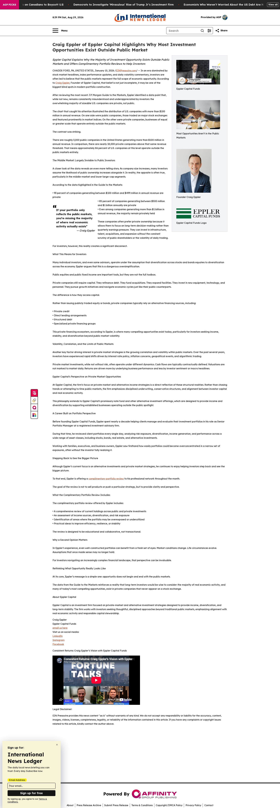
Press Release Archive (89, 805)
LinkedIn (57, 636)
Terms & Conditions (142, 805)
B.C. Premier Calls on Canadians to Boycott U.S (31, 4)
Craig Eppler (62, 82)
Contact (208, 805)
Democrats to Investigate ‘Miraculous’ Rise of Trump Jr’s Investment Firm (123, 4)
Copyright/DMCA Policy (169, 805)
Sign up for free (31, 793)
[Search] (202, 30)
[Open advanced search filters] (209, 30)
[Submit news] (34, 393)
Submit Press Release (116, 805)
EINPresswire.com (126, 70)
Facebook (58, 644)
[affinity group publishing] (34, 407)
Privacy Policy (193, 805)
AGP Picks (9, 4)
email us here (60, 627)
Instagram (58, 640)
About (70, 805)
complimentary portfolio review (106, 478)
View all (273, 4)
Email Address (17, 780)
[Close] (57, 744)
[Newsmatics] (34, 415)
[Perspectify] (34, 400)
